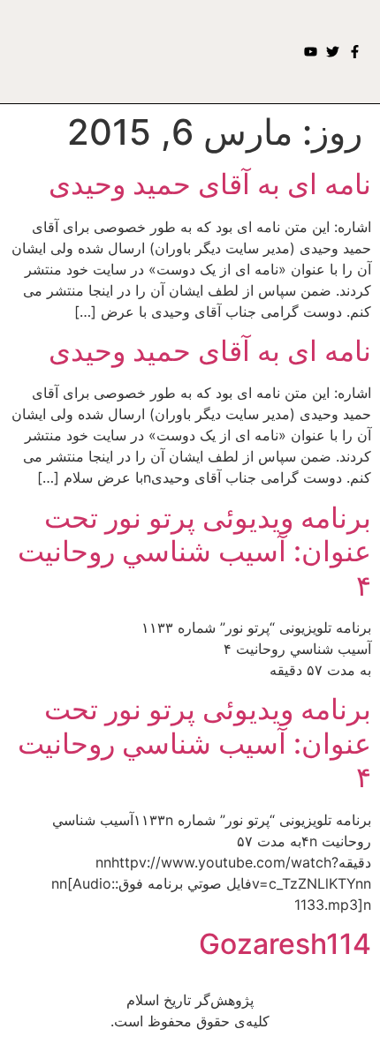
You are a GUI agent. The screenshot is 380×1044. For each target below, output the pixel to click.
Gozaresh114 (285, 944)
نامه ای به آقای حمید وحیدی (210, 184)
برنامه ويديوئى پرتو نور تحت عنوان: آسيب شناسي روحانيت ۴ (194, 551)
